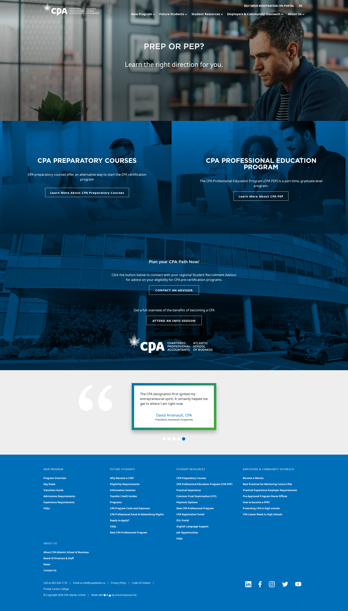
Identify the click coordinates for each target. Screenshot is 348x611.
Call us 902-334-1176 (55, 583)
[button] (164, 439)
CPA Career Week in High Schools (262, 514)
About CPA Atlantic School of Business (66, 552)
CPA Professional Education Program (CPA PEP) (204, 484)
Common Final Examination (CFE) (196, 496)
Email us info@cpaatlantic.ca (89, 583)
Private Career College (56, 589)
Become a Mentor (253, 478)
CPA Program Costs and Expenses (130, 508)
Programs (116, 502)
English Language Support (192, 526)
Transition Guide (53, 490)
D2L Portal (182, 520)
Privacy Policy (118, 583)
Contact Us (50, 570)
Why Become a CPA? (122, 478)
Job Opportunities (187, 532)
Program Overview (55, 478)
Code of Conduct (141, 583)
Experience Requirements (59, 502)
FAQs (47, 508)
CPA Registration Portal (190, 514)
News (47, 564)
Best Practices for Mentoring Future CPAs (267, 484)
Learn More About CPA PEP (261, 196)
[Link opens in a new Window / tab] (248, 584)
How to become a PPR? (256, 502)
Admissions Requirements (59, 496)
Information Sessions (123, 490)
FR (300, 6)
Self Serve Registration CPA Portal (269, 6)
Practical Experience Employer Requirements (270, 490)
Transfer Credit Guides (123, 496)
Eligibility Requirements (125, 484)
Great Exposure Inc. (126, 595)
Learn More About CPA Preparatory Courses (87, 193)
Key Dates (49, 484)
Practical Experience (188, 490)
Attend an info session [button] (174, 321)
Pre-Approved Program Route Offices (265, 496)
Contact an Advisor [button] (174, 290)
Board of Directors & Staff (59, 558)
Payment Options (187, 502)
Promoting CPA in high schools (261, 508)
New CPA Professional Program (128, 532)
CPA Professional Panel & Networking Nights (137, 514)
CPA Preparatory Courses (191, 478)
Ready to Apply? (119, 520)
